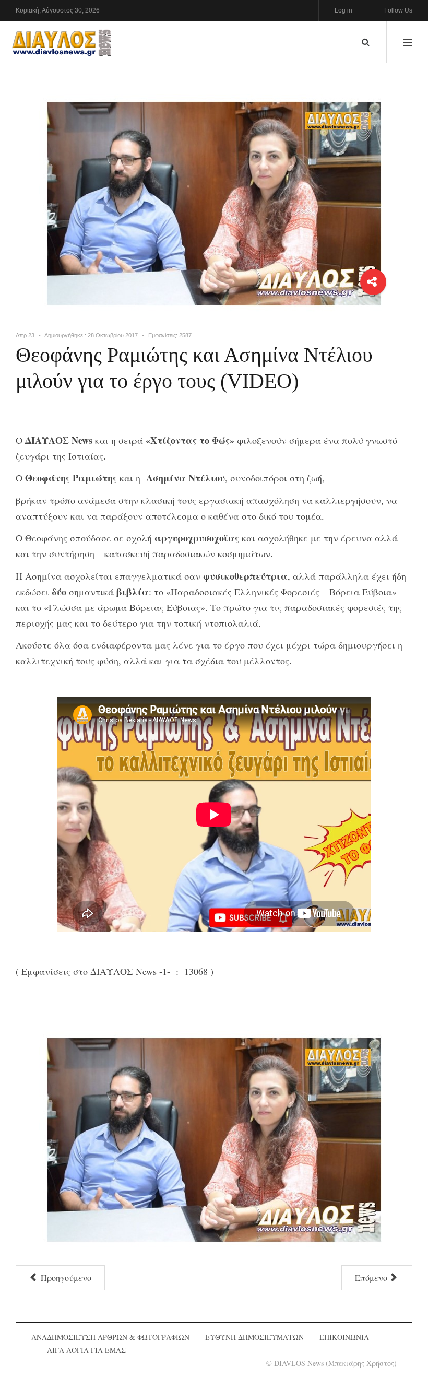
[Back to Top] (402, 1333)
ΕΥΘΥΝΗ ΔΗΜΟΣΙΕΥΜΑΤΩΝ (254, 1337)
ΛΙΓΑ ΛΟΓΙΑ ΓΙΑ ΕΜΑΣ (86, 1350)
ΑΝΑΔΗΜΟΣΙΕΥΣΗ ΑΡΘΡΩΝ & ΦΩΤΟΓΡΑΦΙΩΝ (110, 1337)
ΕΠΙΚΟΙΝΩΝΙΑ (344, 1337)
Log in (343, 10)
